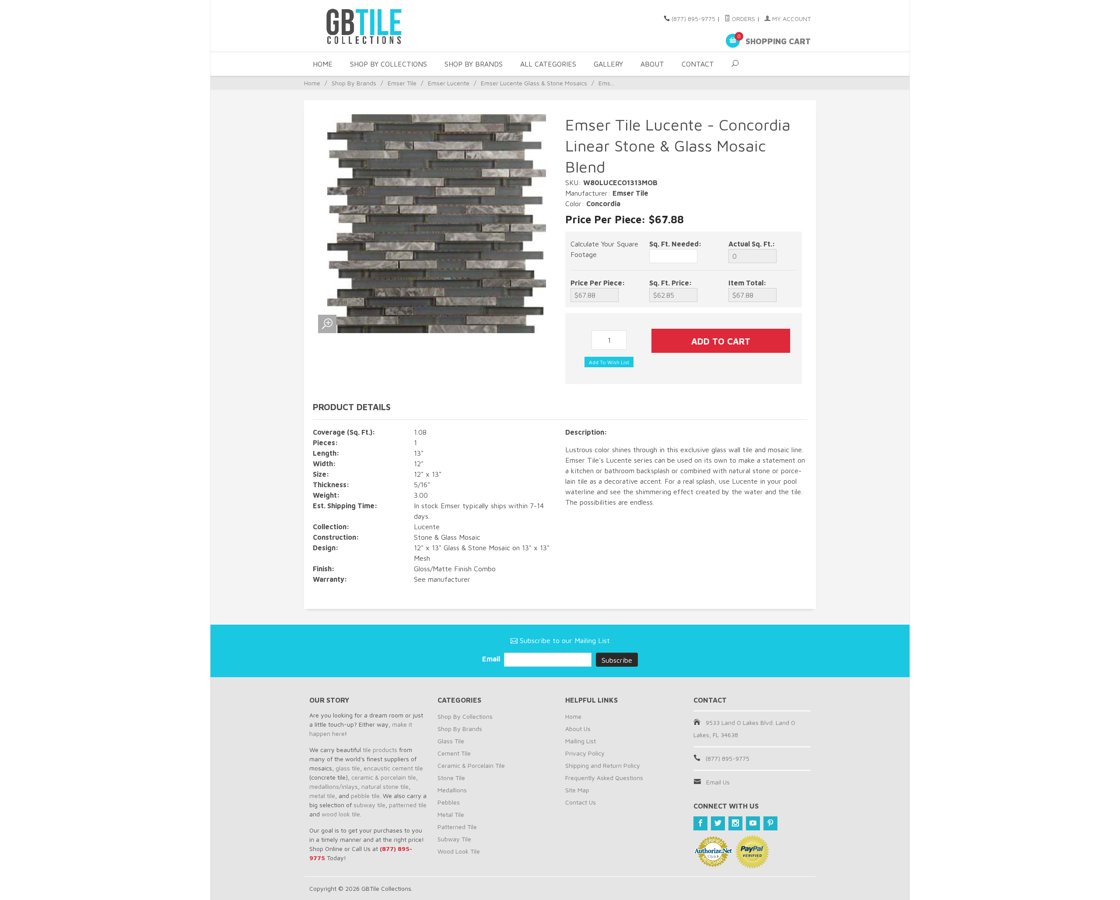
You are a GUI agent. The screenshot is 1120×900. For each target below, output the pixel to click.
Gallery (608, 64)
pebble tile (365, 795)
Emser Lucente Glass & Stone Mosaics (534, 83)
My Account (790, 18)
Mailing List (580, 741)
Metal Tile (451, 814)
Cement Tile (454, 753)
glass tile (348, 768)
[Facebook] (700, 823)
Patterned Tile (457, 826)
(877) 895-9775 (693, 18)
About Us (578, 728)
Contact (698, 64)
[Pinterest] (770, 823)
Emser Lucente (448, 83)
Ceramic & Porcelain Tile (471, 765)
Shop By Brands (473, 64)
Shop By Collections (388, 64)
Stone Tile (451, 777)
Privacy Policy (585, 753)
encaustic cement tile (393, 768)
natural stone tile (385, 786)
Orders (742, 18)
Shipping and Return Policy (602, 765)
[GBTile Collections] (389, 26)
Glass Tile (451, 741)
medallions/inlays (333, 786)
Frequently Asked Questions (604, 777)
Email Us (718, 782)
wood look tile (341, 814)
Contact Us (580, 802)
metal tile (322, 795)
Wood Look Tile (459, 851)
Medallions (452, 790)
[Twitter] (718, 823)
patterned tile (408, 805)
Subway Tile (454, 839)
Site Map (577, 790)
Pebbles (449, 802)
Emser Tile (402, 83)
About (652, 64)
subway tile (369, 805)
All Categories (548, 64)
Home (322, 64)
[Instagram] (735, 823)
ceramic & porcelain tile (383, 777)
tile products (380, 749)
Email (492, 659)
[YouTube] (753, 823)
